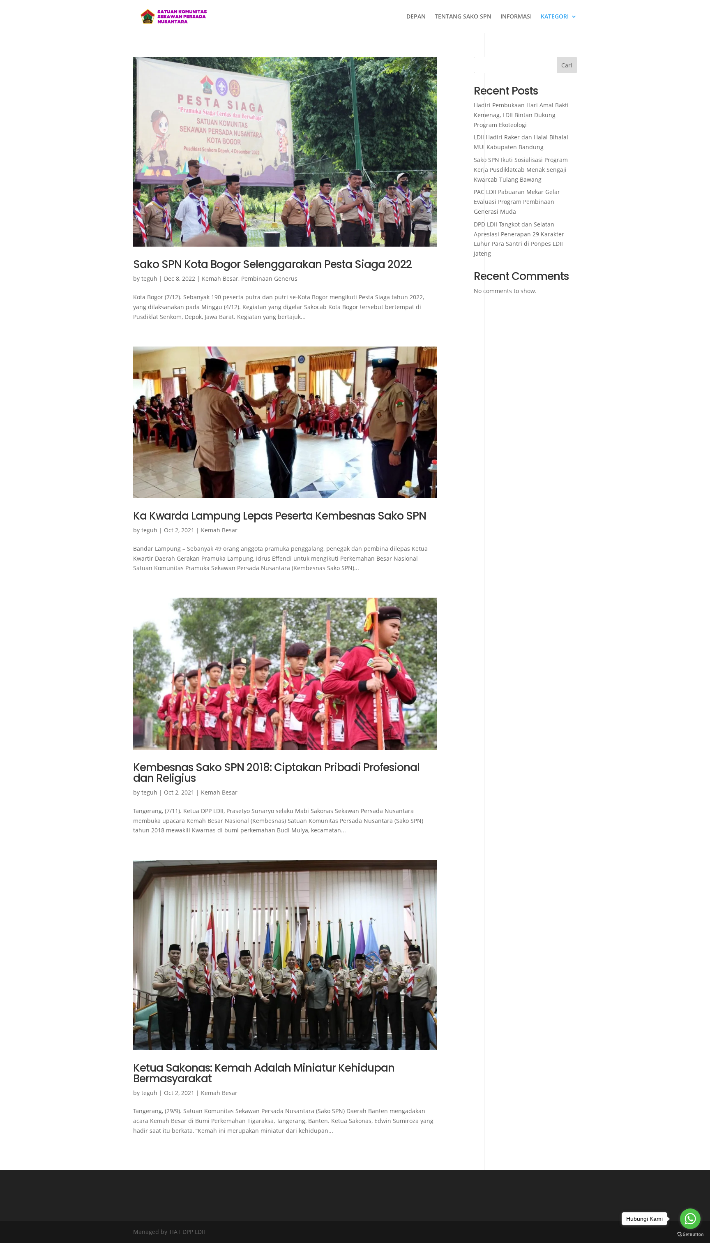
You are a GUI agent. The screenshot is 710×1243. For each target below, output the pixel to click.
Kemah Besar (220, 278)
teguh (149, 278)
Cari (566, 65)
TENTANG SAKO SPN (463, 17)
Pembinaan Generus (269, 278)
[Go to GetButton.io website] (690, 1234)
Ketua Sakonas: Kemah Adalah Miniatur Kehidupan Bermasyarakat (263, 1073)
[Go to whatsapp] (690, 1218)
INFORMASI (516, 17)
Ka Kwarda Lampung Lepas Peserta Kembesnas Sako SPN (279, 515)
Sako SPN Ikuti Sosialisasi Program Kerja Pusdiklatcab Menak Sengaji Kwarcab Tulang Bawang (521, 169)
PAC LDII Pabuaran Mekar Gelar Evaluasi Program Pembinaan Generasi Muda (517, 201)
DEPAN (416, 17)
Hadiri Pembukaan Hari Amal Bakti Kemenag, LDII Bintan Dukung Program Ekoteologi (521, 115)
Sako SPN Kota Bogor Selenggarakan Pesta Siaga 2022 (272, 264)
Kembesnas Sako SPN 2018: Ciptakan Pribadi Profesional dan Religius (276, 773)
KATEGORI (555, 17)
